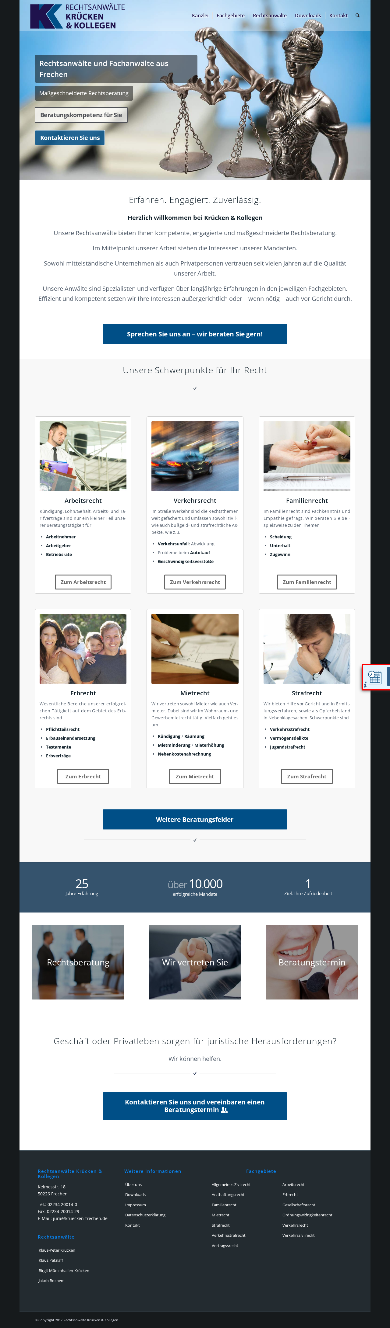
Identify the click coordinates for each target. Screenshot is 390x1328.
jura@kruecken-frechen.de (80, 1218)
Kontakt (132, 1225)
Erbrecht (83, 693)
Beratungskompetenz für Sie (81, 115)
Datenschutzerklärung (145, 1215)
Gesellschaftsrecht (298, 1205)
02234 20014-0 (62, 1204)
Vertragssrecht (225, 1245)
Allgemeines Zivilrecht (231, 1184)
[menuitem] (200, 15)
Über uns (133, 1184)
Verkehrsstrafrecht (229, 1235)
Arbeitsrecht (83, 500)
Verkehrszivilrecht (298, 1235)
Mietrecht (195, 693)
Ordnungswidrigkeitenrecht (307, 1215)
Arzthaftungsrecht (228, 1194)
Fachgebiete (261, 1171)
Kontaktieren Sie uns (70, 138)
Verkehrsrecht (195, 500)
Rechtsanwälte (56, 1237)
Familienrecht (307, 500)
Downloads (135, 1194)
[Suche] (357, 15)
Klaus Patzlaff (51, 1260)
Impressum (135, 1205)
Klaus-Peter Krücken (57, 1250)
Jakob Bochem (52, 1280)
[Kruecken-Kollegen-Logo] (118, 15)
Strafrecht (307, 693)
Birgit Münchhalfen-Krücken (64, 1270)
